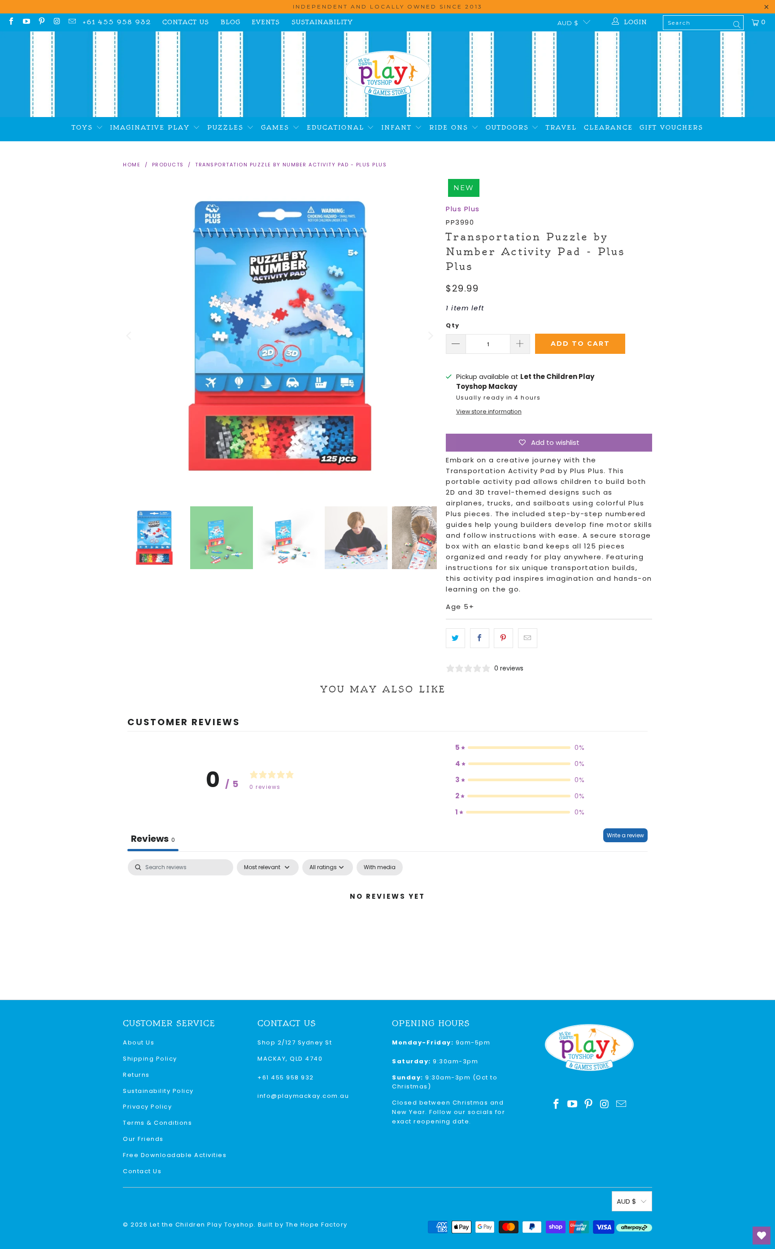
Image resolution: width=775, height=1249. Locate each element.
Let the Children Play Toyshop (202, 1224)
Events (266, 22)
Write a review (625, 835)
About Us (138, 1042)
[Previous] (129, 336)
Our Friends (143, 1139)
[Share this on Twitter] (455, 638)
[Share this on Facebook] (479, 638)
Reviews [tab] (153, 838)
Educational (337, 127)
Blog (230, 22)
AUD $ (568, 22)
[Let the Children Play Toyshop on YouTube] (26, 22)
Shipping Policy (150, 1058)
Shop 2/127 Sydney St (294, 1042)
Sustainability (322, 22)
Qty (453, 325)
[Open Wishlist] (762, 1236)
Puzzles (227, 127)
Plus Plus (463, 208)
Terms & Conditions (157, 1122)
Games (276, 127)
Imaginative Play (151, 127)
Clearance (608, 127)
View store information (489, 411)
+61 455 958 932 (117, 22)
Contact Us (185, 22)
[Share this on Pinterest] (503, 638)
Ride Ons (450, 127)
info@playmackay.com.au (303, 1096)
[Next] (430, 336)
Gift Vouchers (671, 127)
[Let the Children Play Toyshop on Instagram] (56, 22)
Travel (561, 127)
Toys (84, 127)
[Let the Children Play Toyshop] (388, 74)
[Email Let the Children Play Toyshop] (72, 22)
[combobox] (703, 22)
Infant (398, 127)
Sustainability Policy (158, 1091)
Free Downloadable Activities (174, 1155)
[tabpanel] (387, 927)
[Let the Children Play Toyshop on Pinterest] (41, 22)
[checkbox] (380, 867)
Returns (136, 1075)
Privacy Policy (147, 1106)
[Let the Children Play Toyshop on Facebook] (11, 22)
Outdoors (509, 127)
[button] (520, 747)
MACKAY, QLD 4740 (289, 1058)
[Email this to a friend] (527, 638)
